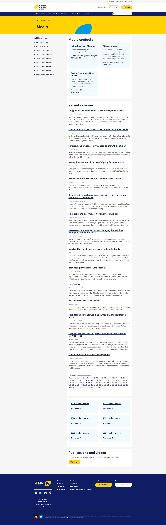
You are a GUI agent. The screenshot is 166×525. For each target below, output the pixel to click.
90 (75, 387)
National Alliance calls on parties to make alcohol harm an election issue (97, 334)
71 (84, 385)
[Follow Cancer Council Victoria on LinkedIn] (45, 494)
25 (78, 380)
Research (60, 484)
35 (105, 380)
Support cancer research (123, 481)
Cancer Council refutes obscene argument (89, 354)
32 (97, 380)
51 (89, 382)
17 (116, 378)
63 (121, 382)
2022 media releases (80, 433)
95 (89, 387)
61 (116, 382)
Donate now (124, 485)
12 (102, 378)
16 (113, 378)
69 (78, 385)
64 (124, 382)
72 (86, 385)
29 (89, 380)
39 (116, 380)
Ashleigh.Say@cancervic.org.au (82, 90)
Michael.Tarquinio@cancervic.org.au (84, 55)
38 (113, 380)
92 (81, 387)
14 (108, 378)
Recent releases (42, 46)
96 (92, 387)
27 (84, 380)
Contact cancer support (103, 481)
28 (86, 380)
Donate (127, 7)
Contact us (73, 484)
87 (127, 385)
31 (94, 380)
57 (105, 382)
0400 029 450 (76, 58)
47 (78, 382)
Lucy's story (74, 284)
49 (84, 382)
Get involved (61, 487)
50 (86, 382)
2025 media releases (112, 403)
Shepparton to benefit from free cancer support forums (96, 110)
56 (102, 382)
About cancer (61, 481)
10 (97, 378)
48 (81, 382)
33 (100, 380)
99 (100, 387)
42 (124, 380)
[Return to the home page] (40, 10)
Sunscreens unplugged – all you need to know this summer (97, 145)
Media (49, 20)
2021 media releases (112, 433)
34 (102, 380)
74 (92, 385)
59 (110, 382)
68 (75, 385)
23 (73, 380)
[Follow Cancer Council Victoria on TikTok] (50, 494)
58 (108, 382)
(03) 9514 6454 (76, 92)
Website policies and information (81, 489)
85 (121, 385)
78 (102, 385)
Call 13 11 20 (103, 485)
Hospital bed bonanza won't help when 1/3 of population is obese (97, 315)
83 (116, 385)
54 (97, 382)
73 (89, 385)
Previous (76, 378)
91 (78, 387)
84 (119, 385)
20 (124, 378)
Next (102, 387)
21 (126, 378)
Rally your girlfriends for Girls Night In (87, 267)
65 (127, 382)
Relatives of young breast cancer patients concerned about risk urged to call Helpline (97, 196)
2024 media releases (80, 418)
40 (119, 380)
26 (81, 380)
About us (111, 1)
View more (74, 462)
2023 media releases (112, 418)
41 (121, 380)
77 (100, 385)
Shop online (61, 489)
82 (113, 385)
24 (75, 380)
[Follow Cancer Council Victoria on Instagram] (40, 494)
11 (99, 378)
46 (75, 382)
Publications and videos (45, 74)
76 (97, 385)
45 (73, 382)
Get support (53, 14)
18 (118, 378)
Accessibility (120, 1)
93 (84, 387)
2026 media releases (80, 403)
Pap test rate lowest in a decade (84, 300)
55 (100, 382)
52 (92, 382)
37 (110, 380)
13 (105, 378)
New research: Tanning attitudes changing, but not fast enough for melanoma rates (95, 231)
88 (70, 387)
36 (108, 380)
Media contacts (42, 42)
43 (127, 380)
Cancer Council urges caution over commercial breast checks (98, 129)
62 (119, 382)
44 (70, 382)
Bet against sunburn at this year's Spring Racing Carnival (96, 162)
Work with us (74, 487)
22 (70, 380)
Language (129, 1)
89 (73, 387)
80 (108, 385)
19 (121, 378)
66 (70, 385)
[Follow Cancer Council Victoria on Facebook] (36, 494)
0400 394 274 (108, 65)
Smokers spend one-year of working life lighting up (93, 213)
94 (86, 387)
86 (124, 385)
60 (113, 382)
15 (110, 378)
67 (73, 385)
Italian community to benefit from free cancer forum (94, 178)
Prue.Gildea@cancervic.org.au (114, 62)
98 (97, 387)
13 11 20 (114, 7)
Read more (75, 408)
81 (110, 385)
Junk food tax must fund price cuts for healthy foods (94, 248)
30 (92, 380)
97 (94, 387)
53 (94, 382)
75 (94, 385)
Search (131, 14)
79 (105, 385)
